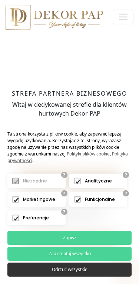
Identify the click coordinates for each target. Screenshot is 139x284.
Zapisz (69, 238)
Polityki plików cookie (88, 154)
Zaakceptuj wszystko (70, 253)
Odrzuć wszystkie (69, 269)
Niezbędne (35, 181)
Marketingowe (39, 199)
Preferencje (36, 218)
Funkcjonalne (100, 199)
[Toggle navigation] (123, 17)
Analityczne (98, 181)
